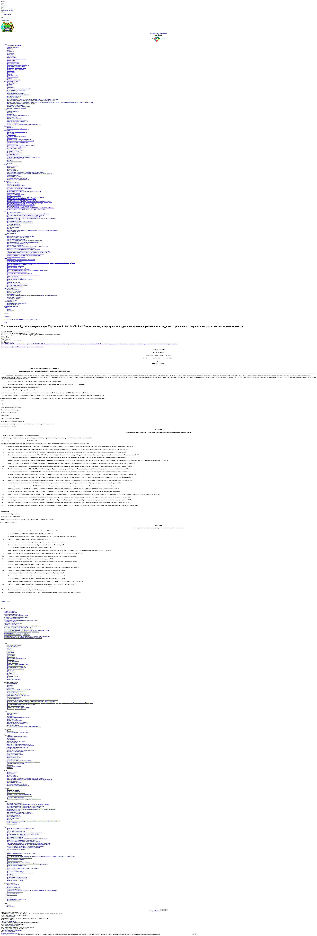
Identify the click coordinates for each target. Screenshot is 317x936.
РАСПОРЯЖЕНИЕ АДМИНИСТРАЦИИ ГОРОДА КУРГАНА (25, 203)
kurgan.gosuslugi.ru (10, 931)
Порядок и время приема (14, 291)
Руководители (11, 133)
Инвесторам (7, 258)
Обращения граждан (10, 288)
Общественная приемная (14, 161)
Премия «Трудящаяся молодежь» (16, 68)
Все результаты (5, 20)
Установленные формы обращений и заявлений (20, 141)
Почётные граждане (13, 62)
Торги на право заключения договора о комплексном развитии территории (28, 252)
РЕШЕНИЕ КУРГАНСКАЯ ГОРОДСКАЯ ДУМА (21, 199)
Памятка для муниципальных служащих (18, 106)
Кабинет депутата (12, 117)
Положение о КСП (12, 166)
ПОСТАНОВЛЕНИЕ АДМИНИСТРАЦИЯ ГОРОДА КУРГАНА (25, 197)
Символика (10, 51)
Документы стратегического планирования (19, 188)
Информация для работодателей (16, 93)
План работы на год (12, 170)
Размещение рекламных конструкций (17, 243)
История (9, 48)
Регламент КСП (11, 169)
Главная (6, 313)
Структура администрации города (17, 132)
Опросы (9, 78)
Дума (5, 109)
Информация (7, 14)
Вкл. (10, 9)
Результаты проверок (13, 151)
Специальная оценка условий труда (17, 178)
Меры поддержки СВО (13, 219)
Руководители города (13, 63)
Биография (10, 127)
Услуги (6, 211)
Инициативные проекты (14, 80)
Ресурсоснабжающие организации (17, 283)
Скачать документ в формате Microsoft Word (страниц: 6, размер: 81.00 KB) (22, 346)
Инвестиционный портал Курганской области (20, 279)
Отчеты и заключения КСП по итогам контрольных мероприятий (25, 172)
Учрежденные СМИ (13, 154)
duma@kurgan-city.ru (10, 921)
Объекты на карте (12, 138)
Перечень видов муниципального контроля (19, 221)
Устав (8, 50)
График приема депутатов (14, 118)
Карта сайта (10, 310)
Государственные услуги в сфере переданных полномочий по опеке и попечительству (31, 218)
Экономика (10, 53)
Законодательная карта (13, 298)
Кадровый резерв (12, 83)
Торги (5, 234)
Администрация (8, 130)
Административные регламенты (16, 194)
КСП (5, 164)
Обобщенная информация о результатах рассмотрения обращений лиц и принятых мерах (32, 295)
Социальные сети (12, 300)
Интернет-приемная (13, 123)
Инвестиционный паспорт (14, 267)
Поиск (6, 307)
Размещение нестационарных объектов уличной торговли (23, 249)
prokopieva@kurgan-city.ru (12, 925)
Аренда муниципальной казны (16, 239)
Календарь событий (12, 77)
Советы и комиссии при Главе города (17, 129)
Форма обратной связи (13, 282)
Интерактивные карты (13, 304)
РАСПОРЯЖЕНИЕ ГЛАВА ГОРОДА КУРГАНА (21, 205)
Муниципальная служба (11, 81)
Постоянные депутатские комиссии (17, 120)
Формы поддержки (12, 276)
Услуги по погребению (13, 231)
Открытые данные (9, 301)
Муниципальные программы (15, 190)
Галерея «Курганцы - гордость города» (18, 65)
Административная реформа (15, 150)
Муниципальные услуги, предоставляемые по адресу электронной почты (28, 214)
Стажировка (10, 87)
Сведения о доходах (12, 175)
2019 (5, 322)
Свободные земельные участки (16, 257)
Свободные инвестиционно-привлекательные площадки (23, 275)
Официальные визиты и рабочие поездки (19, 155)
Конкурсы (10, 85)
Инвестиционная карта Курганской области (19, 264)
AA (2, 6)
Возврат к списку (5, 601)
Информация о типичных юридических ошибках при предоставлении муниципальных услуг (33, 230)
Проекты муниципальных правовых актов (19, 139)
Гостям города (11, 60)
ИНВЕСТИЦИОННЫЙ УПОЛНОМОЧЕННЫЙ (21, 260)
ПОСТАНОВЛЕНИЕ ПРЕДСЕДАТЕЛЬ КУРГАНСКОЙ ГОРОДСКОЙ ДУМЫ (29, 202)
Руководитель (11, 167)
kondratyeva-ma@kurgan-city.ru (13, 930)
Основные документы (13, 193)
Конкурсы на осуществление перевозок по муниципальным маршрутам (27, 246)
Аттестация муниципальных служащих (18, 94)
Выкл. (13, 9)
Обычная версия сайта (7, 10)
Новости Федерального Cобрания (16, 108)
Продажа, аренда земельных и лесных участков (20, 236)
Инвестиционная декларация (15, 266)
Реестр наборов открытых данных (16, 303)
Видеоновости (11, 72)
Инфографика (11, 54)
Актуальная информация (14, 45)
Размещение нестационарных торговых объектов (21, 248)
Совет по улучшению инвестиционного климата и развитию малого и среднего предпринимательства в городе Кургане (41, 263)
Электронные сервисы (13, 224)
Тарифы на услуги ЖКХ (14, 196)
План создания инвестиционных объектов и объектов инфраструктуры (27, 270)
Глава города (7, 126)
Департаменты (11, 135)
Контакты (10, 160)
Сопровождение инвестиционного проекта (19, 273)
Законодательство (12, 91)
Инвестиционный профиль (15, 286)
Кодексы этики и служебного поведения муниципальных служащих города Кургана (31, 100)
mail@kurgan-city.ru (10, 916)
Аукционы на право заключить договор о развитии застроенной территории (28, 251)
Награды (9, 74)
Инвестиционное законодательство (17, 272)
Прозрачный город (12, 75)
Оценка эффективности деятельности (17, 142)
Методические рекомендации (15, 105)
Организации (11, 56)
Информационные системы (15, 152)
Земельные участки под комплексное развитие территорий (23, 255)
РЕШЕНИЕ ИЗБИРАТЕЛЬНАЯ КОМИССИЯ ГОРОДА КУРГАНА (26, 209)
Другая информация (13, 227)
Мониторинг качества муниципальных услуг (20, 222)
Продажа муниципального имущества (18, 237)
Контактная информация (14, 96)
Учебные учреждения (13, 97)
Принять (194, 934)
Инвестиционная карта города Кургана (18, 269)
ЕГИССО (10, 163)
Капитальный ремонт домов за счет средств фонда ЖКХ (23, 242)
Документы (7, 181)
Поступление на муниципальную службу (19, 88)
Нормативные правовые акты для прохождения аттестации (24, 191)
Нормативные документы (14, 176)
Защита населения (12, 144)
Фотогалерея (10, 71)
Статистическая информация (15, 158)
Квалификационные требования (16, 90)
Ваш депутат (10, 114)
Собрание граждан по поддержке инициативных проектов (23, 124)
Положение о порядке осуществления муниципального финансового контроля (29, 173)
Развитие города (12, 57)
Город (5, 44)
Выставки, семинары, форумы (15, 278)
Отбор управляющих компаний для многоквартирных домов (24, 240)
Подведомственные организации (16, 136)
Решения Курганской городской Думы (18, 121)
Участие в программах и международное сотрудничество (23, 157)
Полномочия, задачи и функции (16, 147)
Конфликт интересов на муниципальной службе (21, 103)
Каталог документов (13, 182)
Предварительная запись (14, 225)
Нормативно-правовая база (15, 297)
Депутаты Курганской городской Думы (18, 115)
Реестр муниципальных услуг (15, 212)
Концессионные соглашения (15, 245)
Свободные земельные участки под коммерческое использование (25, 254)
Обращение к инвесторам (14, 261)
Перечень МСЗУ (12, 233)
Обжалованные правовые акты (16, 185)
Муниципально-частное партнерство (17, 285)
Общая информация (12, 47)
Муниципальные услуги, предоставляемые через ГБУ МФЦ (24, 216)
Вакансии (10, 84)
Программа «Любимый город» (16, 66)
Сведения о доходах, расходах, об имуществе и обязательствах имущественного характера (32, 99)
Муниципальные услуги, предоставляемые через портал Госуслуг (25, 215)
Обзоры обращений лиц (14, 294)
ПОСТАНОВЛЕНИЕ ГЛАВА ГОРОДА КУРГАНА (21, 200)
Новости (9, 112)
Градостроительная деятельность (16, 59)
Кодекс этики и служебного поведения (18, 179)
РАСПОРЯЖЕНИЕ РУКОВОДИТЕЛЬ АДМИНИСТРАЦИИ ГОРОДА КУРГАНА (30, 208)
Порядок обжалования (13, 184)
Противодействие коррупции (15, 69)
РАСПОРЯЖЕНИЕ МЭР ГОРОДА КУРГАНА (20, 206)
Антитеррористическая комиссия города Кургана (21, 145)
